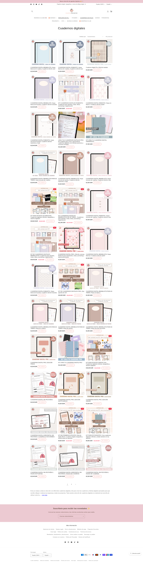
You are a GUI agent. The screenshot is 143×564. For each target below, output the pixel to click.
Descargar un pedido (89, 534)
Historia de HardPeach (84, 537)
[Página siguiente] (75, 484)
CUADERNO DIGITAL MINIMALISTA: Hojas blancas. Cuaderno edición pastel (98, 255)
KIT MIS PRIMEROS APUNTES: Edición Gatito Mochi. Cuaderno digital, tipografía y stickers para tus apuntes (70, 437)
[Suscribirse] (83, 516)
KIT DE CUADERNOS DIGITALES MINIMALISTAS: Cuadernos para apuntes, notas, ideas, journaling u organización (43, 256)
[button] (32, 11)
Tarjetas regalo (59, 529)
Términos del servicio (85, 531)
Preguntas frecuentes (93, 529)
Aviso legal (53, 531)
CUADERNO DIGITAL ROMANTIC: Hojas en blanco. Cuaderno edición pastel (98, 103)
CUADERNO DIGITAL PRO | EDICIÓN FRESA (41, 363)
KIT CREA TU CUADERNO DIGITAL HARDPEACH (96, 141)
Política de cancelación (93, 560)
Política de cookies (62, 531)
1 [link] (67, 484)
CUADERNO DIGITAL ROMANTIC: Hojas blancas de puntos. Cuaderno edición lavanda (44, 292)
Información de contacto (82, 560)
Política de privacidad (54, 560)
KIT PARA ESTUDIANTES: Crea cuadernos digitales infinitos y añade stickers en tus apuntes (98, 437)
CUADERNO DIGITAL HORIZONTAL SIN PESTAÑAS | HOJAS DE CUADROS (70, 473)
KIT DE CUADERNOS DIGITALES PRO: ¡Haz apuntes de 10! (71, 292)
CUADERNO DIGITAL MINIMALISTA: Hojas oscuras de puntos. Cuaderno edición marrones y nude (70, 180)
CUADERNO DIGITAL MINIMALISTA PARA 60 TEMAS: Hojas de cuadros (44, 327)
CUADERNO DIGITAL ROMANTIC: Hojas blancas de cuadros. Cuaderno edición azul (70, 68)
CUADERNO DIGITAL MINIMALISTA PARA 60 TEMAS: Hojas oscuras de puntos (99, 327)
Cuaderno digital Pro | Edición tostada (97, 67)
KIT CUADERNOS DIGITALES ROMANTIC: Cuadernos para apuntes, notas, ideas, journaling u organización (70, 104)
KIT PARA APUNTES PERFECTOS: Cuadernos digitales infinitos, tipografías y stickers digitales (98, 364)
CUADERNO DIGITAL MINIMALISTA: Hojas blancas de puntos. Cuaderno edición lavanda (44, 103)
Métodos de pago (81, 529)
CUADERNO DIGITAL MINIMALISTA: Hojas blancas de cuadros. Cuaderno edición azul (43, 68)
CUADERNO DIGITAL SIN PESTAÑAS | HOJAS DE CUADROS (97, 473)
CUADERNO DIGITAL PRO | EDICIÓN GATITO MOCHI (69, 400)
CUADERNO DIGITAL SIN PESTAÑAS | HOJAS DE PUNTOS (42, 473)
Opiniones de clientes (48, 529)
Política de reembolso (44, 560)
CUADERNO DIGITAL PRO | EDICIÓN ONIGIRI (97, 400)
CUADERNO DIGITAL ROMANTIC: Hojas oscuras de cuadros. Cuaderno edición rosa (98, 216)
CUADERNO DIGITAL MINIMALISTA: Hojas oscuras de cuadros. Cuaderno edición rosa (98, 179)
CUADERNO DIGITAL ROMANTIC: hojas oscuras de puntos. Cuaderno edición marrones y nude (42, 142)
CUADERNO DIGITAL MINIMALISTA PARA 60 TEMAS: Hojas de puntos (71, 327)
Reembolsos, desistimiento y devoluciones (58, 534)
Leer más (44, 495)
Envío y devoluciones (70, 529)
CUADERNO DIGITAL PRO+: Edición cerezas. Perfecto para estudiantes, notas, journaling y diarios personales (71, 256)
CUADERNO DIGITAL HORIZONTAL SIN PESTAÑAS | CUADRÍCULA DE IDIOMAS (43, 436)
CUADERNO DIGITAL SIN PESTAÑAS (42, 399)
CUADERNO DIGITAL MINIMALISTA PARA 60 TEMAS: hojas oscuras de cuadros (44, 179)
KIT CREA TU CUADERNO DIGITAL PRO (70, 362)
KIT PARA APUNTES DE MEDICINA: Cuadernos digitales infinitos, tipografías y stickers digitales (43, 217)
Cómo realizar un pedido (76, 534)
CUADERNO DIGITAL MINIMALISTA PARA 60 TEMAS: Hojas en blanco (99, 292)
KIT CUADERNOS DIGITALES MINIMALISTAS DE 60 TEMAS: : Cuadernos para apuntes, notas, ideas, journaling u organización (70, 218)
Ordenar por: (83, 36)
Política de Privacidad (71, 537)
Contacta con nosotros (58, 537)
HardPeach (36, 560)
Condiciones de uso (74, 531)
